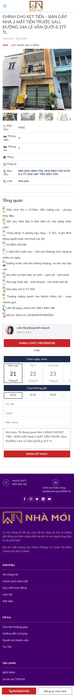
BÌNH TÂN (37, 170)
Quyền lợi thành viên (16, 640)
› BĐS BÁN (21, 38)
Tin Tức (7, 646)
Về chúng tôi (10, 574)
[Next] (66, 79)
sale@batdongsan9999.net (57, 491)
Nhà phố (23, 181)
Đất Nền (8, 601)
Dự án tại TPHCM (14, 679)
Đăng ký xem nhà (55, 691)
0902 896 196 (19, 484)
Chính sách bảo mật (15, 581)
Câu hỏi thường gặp (15, 627)
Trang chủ (8, 38)
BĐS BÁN (24, 170)
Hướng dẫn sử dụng (15, 633)
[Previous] (8, 79)
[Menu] (5, 6)
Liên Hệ (7, 594)
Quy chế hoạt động (15, 587)
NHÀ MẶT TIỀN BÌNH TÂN (42, 174)
